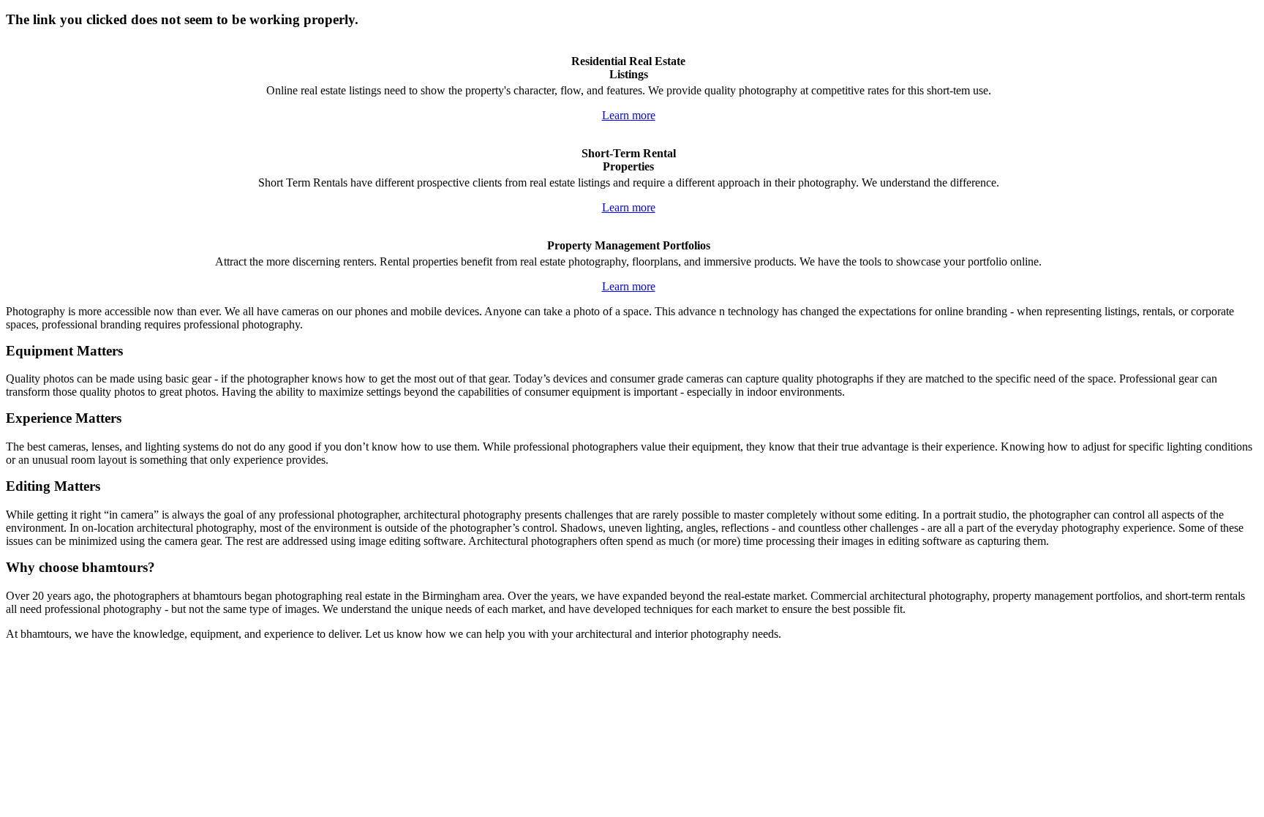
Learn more (628, 115)
